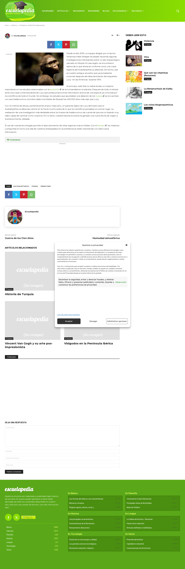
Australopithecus (21, 186)
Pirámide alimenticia (135, 540)
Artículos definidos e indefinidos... (140, 528)
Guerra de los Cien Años (19, 238)
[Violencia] (134, 45)
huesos (99, 96)
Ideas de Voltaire (133, 507)
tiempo (101, 125)
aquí (7, 507)
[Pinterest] (66, 44)
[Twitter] (58, 44)
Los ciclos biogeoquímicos (158, 105)
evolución (54, 89)
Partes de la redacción (135, 523)
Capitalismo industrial (135, 544)
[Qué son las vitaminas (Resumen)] (134, 76)
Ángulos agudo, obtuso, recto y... (82, 507)
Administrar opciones (117, 321)
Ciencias (149, 108)
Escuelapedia (20, 36)
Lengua (149, 92)
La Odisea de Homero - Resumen (140, 519)
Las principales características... (81, 519)
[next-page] (131, 118)
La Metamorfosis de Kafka (158, 89)
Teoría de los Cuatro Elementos (139, 499)
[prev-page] (127, 118)
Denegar (93, 321)
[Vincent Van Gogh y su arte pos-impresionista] (32, 320)
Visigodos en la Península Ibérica (88, 343)
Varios (149, 44)
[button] (126, 245)
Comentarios (15, 140)
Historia (10, 289)
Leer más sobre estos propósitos (68, 314)
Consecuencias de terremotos (139, 548)
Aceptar (69, 321)
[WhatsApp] (73, 44)
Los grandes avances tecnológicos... (83, 544)
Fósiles (35, 186)
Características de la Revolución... (82, 523)
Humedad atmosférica (106, 238)
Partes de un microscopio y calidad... (83, 540)
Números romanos (76, 503)
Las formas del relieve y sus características (86, 499)
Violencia (149, 41)
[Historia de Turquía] (32, 271)
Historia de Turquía (19, 294)
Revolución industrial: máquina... (82, 548)
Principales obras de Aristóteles (139, 503)
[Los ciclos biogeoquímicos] (134, 108)
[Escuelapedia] (8, 35)
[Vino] (134, 61)
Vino (146, 57)
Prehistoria (46, 186)
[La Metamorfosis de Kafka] (134, 92)
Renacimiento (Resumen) (79, 528)
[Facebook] (51, 44)
